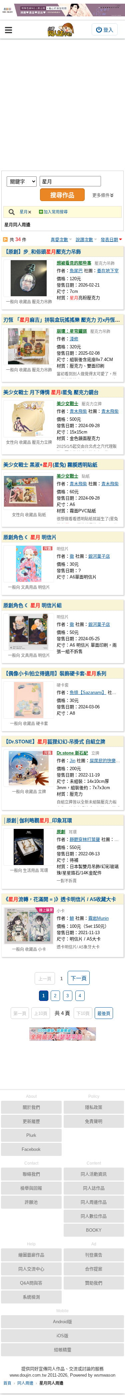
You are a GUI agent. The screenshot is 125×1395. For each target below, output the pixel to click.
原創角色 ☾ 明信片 (30, 537)
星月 (24, 212)
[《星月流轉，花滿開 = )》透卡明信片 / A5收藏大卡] (28, 925)
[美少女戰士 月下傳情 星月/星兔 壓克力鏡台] (28, 419)
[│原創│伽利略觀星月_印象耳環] (28, 847)
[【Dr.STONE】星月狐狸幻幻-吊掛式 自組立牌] (28, 768)
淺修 (74, 338)
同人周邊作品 (94, 1202)
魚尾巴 (76, 270)
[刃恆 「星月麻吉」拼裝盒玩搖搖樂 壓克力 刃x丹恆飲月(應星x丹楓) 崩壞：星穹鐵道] (28, 346)
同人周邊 (25, 1383)
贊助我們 (93, 1282)
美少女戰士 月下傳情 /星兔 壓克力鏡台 (51, 392)
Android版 (62, 1321)
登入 (108, 30)
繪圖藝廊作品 (31, 1254)
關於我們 (31, 1107)
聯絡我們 (31, 1174)
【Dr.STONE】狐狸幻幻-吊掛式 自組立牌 (54, 741)
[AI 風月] (62, 1036)
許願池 (31, 1202)
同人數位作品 (94, 1216)
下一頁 (79, 978)
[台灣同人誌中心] (61, 29)
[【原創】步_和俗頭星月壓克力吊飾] (28, 278)
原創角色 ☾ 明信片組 (32, 605)
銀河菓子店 (99, 556)
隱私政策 (93, 1107)
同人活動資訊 (94, 1174)
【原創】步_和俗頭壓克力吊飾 (42, 251)
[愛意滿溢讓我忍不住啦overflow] (62, 10)
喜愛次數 (59, 239)
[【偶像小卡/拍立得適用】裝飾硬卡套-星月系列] (28, 700)
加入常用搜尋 (56, 212)
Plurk (31, 1135)
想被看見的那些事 (74, 263)
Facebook (31, 1149)
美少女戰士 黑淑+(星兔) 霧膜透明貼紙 (50, 465)
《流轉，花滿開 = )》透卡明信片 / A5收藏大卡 (59, 899)
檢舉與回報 (31, 1188)
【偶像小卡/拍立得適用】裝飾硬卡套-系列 (54, 673)
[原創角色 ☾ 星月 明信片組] (28, 632)
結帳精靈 (62, 1349)
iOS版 (62, 1335)
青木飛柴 (78, 411)
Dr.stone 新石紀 (72, 752)
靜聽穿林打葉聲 (85, 839)
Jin (72, 760)
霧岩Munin (98, 918)
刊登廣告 (93, 1254)
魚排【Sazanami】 (88, 692)
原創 (61, 831)
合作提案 (93, 1268)
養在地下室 (108, 270)
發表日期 (109, 239)
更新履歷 (31, 1121)
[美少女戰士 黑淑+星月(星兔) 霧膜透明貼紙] (28, 491)
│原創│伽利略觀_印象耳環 (37, 820)
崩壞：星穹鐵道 (72, 331)
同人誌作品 (94, 1188)
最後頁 (103, 1013)
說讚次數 (84, 239)
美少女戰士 (67, 403)
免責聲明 (93, 1121)
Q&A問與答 (31, 1282)
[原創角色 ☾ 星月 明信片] (28, 563)
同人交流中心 (31, 1268)
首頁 (7, 1383)
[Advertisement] (62, 104)
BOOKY (94, 1230)
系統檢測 (31, 1296)
